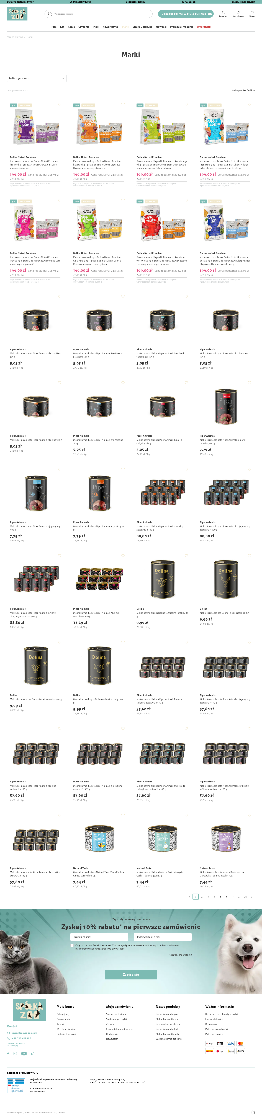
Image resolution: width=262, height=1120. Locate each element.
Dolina (140, 609)
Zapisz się (131, 974)
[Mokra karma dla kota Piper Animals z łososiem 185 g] (226, 320)
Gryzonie (83, 27)
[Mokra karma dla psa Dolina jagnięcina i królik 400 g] (163, 579)
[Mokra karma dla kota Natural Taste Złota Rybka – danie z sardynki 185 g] (99, 839)
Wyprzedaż (203, 27)
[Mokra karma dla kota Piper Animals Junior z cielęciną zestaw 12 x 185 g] (163, 666)
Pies (54, 27)
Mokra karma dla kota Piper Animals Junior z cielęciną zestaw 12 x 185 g (159, 701)
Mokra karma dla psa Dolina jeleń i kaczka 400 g (224, 613)
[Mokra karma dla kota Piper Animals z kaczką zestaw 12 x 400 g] (163, 493)
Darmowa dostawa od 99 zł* (20, 1)
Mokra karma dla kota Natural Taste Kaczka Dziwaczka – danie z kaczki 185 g (222, 874)
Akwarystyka (111, 27)
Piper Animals (17, 349)
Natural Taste (80, 868)
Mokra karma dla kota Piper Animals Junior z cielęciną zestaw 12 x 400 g (33, 615)
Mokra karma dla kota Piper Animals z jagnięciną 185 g (98, 442)
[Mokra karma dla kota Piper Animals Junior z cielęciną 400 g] (226, 406)
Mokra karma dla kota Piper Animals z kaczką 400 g (98, 528)
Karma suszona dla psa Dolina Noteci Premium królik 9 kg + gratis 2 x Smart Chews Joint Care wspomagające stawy (34, 164)
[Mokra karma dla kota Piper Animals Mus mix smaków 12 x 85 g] (99, 579)
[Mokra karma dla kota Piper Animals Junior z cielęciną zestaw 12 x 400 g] (36, 579)
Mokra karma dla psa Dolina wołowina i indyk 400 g (98, 701)
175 (245, 896)
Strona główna (15, 36)
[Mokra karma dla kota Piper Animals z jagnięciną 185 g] (99, 406)
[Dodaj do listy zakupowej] (59, 104)
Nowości (161, 27)
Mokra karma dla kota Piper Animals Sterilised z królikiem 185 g (97, 355)
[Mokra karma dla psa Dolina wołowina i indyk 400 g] (99, 666)
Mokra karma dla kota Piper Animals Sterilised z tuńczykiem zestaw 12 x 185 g (161, 788)
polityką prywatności (113, 948)
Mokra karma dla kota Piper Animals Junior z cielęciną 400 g (222, 442)
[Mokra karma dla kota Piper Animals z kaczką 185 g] (36, 406)
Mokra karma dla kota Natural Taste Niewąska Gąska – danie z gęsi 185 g (160, 874)
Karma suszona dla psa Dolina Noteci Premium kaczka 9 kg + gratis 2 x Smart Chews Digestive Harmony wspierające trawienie (97, 164)
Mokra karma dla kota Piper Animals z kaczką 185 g (36, 440)
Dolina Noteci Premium (23, 157)
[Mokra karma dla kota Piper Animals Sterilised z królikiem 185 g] (99, 320)
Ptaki (96, 27)
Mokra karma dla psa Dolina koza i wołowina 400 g (36, 699)
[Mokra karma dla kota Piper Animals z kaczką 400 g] (99, 493)
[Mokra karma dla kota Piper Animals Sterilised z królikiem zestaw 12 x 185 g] (226, 752)
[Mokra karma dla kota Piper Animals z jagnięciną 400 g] (36, 493)
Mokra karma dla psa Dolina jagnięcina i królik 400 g (162, 615)
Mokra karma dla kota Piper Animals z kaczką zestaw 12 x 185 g (33, 788)
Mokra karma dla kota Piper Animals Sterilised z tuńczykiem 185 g (161, 355)
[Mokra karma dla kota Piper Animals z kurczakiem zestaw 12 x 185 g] (36, 839)
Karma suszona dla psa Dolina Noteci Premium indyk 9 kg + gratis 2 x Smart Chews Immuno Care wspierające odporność (35, 260)
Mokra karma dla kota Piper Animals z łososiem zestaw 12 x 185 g (97, 788)
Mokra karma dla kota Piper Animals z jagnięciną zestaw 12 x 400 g (225, 528)
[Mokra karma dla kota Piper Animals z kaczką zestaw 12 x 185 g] (36, 752)
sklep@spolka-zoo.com (243, 1)
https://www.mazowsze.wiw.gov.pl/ (107, 1079)
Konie (71, 27)
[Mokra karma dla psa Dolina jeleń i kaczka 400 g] (226, 579)
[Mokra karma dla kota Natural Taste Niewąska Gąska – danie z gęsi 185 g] (163, 839)
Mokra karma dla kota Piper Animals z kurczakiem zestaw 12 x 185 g (35, 874)
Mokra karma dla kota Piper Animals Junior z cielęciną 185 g (159, 442)
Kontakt (13, 1026)
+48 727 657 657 (188, 1)
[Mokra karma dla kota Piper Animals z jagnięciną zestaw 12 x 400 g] (226, 493)
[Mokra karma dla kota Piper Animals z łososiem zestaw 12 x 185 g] (99, 752)
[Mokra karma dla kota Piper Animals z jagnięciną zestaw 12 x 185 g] (226, 666)
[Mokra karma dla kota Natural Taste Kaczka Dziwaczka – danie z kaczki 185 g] (226, 839)
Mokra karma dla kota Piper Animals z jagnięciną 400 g (35, 528)
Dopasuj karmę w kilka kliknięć (184, 13)
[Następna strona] (252, 897)
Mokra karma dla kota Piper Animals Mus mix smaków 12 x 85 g (96, 615)
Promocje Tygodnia (181, 27)
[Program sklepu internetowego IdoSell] (253, 1112)
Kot (62, 27)
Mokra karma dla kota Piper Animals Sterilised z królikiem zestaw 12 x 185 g (224, 788)
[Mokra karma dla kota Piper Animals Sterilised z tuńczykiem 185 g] (163, 320)
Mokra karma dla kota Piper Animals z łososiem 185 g (224, 355)
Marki (125, 27)
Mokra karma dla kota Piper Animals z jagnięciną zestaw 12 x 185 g (225, 701)
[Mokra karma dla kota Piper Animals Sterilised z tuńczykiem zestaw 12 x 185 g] (163, 752)
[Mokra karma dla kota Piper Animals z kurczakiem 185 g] (36, 320)
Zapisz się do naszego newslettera (131, 919)
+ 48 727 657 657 (21, 1038)
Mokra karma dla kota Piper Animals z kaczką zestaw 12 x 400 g (160, 528)
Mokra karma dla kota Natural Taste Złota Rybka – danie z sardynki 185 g (98, 874)
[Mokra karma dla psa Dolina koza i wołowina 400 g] (36, 666)
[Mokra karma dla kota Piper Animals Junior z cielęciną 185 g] (163, 406)
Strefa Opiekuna (142, 27)
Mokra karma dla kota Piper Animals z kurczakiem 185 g (35, 355)
